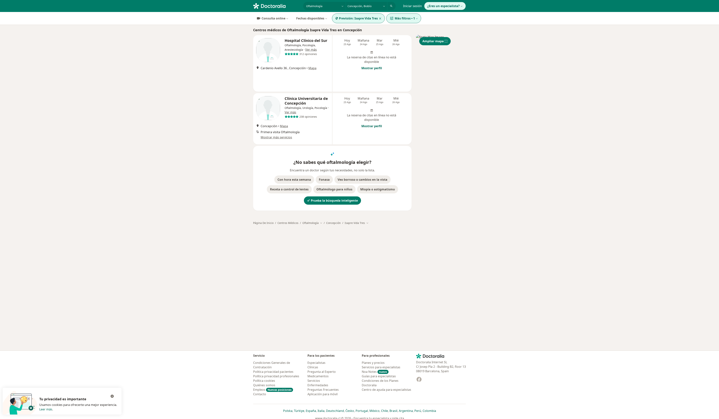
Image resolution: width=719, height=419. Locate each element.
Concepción (333, 223)
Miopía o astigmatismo (377, 189)
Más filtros (405, 18)
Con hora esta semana (294, 180)
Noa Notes (374, 372)
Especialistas (316, 363)
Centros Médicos (287, 223)
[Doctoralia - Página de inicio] (276, 6)
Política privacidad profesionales (276, 376)
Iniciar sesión (412, 6)
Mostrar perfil (371, 68)
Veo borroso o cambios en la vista (362, 180)
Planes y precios (373, 363)
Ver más (311, 50)
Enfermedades (317, 385)
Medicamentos (318, 376)
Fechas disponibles (310, 18)
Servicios (313, 381)
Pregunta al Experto (321, 372)
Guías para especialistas (379, 376)
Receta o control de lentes (289, 189)
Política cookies (264, 381)
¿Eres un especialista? (443, 6)
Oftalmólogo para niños (334, 189)
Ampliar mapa (433, 41)
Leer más (45, 409)
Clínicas (312, 367)
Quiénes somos (264, 385)
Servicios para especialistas (381, 367)
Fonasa (324, 180)
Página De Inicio (263, 223)
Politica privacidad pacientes (273, 372)
